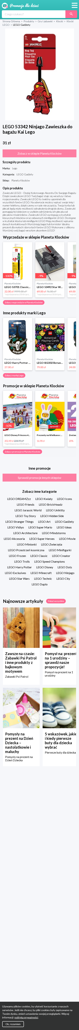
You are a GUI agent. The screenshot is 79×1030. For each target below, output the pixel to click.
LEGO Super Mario (40, 527)
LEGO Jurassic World (28, 510)
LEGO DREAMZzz (19, 498)
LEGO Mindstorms (54, 533)
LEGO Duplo (40, 584)
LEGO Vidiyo (15, 527)
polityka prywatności (26, 1017)
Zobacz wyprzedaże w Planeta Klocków (24, 302)
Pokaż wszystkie (56, 601)
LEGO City (63, 578)
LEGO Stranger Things (19, 521)
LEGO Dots (65, 567)
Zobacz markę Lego (14, 375)
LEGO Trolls (22, 561)
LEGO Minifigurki (60, 550)
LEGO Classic (39, 555)
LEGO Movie (67, 538)
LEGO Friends (25, 504)
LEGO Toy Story (25, 516)
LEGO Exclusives (15, 573)
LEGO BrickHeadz (50, 504)
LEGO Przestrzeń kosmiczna (26, 550)
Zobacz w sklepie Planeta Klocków (39, 153)
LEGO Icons (64, 498)
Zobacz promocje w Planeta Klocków (22, 451)
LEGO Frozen (17, 555)
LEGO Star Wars (19, 578)
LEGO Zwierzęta (51, 544)
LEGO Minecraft (41, 573)
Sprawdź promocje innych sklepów (39, 477)
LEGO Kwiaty (44, 498)
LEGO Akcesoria (14, 538)
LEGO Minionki (27, 544)
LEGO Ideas (64, 527)
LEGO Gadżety (64, 521)
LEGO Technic (43, 578)
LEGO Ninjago (65, 573)
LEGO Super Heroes (42, 538)
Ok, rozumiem (13, 1024)
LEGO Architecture (25, 533)
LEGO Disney (44, 567)
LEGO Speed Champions (49, 561)
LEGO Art (44, 521)
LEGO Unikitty (55, 510)
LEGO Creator (61, 555)
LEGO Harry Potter (19, 567)
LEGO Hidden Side (52, 516)
